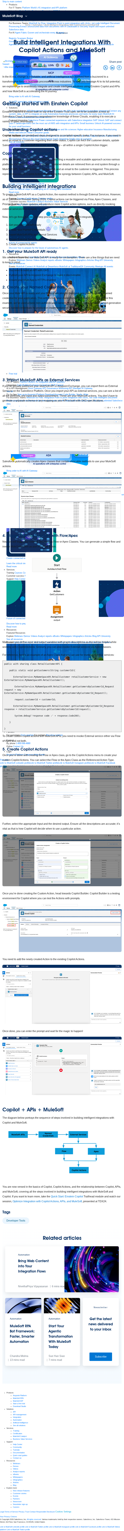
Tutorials (16, 1450)
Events (15, 1496)
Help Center (17, 1444)
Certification (17, 1433)
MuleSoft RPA (18, 1398)
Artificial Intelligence (20, 1423)
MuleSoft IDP (18, 1401)
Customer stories (19, 1493)
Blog (14, 1485)
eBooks (16, 1474)
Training (16, 1431)
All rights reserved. (34, 1519)
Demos (16, 1466)
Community (17, 1447)
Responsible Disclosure (45, 1512)
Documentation (19, 1453)
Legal (2, 1512)
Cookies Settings (63, 1511)
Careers (16, 1507)
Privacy (22, 1512)
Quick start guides (20, 1455)
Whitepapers (18, 1477)
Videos (15, 1469)
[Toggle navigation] (26, 16)
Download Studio (19, 1406)
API (14, 1412)
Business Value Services (22, 1439)
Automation (62, 33)
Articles (16, 1482)
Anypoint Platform (20, 1395)
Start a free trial (19, 1404)
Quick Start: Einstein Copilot (67, 1196)
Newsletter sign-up (20, 1504)
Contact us (17, 1458)
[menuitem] (44, 7)
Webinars (16, 1463)
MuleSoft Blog (12, 16)
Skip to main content (12, 1)
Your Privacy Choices (8, 1517)
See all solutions (19, 1425)
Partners (16, 1499)
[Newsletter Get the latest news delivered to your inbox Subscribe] (101, 1365)
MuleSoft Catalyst (20, 1436)
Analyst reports (19, 1472)
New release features (21, 1491)
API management (19, 1415)
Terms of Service (11, 1512)
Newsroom (17, 1501)
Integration (17, 1417)
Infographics (18, 1480)
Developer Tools (15, 1220)
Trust (27, 1512)
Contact (33, 1512)
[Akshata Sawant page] (8, 64)
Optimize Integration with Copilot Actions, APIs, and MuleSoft (47, 1201)
